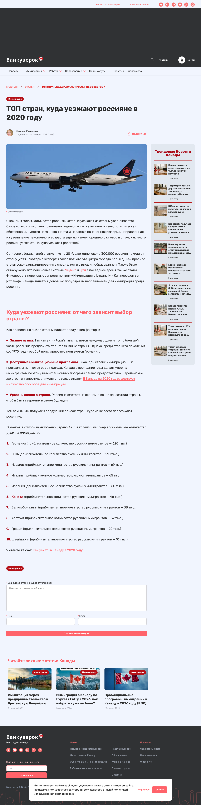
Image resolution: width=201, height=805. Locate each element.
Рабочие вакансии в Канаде (86, 768)
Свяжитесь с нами (139, 4)
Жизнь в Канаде (121, 761)
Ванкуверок (12, 787)
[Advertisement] (100, 34)
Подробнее (143, 789)
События (118, 71)
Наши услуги (97, 71)
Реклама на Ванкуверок (108, 4)
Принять (160, 789)
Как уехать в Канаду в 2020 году (58, 550)
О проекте (146, 761)
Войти (191, 60)
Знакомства (134, 71)
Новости (13, 71)
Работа (53, 71)
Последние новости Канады (86, 748)
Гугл (83, 270)
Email (82, 616)
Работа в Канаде (121, 748)
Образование (73, 71)
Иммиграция (34, 71)
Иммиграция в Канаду (82, 755)
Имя (10, 616)
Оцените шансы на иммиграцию (88, 761)
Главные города (121, 768)
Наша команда (148, 755)
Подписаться (27, 775)
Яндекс (70, 270)
